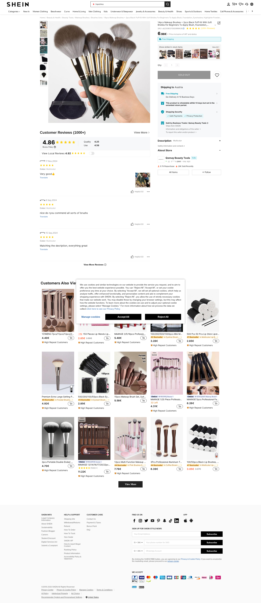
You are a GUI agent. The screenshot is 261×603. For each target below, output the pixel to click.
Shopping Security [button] (174, 112)
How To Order (69, 530)
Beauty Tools (67, 18)
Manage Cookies (86, 590)
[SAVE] (217, 75)
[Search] (167, 4)
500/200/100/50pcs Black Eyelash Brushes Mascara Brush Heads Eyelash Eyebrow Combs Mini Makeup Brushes (94, 397)
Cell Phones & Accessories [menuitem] (231, 11)
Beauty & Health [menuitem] (165, 11)
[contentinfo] (177, 579)
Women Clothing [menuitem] (40, 11)
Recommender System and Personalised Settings (61, 597)
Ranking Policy (70, 550)
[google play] (191, 522)
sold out (184, 74)
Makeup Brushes (82, 18)
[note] (55, 342)
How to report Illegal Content (72, 545)
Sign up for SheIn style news (147, 529)
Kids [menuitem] (106, 11)
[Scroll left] (249, 11)
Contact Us (91, 519)
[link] (234, 4)
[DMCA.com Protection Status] (141, 587)
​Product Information (72, 553)
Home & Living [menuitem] (79, 11)
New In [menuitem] (26, 11)
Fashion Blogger (48, 531)
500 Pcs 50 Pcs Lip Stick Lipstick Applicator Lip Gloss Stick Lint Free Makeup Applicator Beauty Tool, (203, 334)
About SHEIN (46, 524)
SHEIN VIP (68, 541)
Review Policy (48, 147)
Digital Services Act (49, 542)
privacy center (173, 561)
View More (130, 484)
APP (185, 515)
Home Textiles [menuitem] (211, 11)
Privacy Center (47, 590)
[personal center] (228, 4)
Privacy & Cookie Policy (190, 559)
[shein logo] (18, 4)
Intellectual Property (60, 593)
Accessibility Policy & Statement (72, 558)
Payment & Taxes (94, 523)
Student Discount (48, 538)
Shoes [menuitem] (179, 11)
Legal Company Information (48, 519)
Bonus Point (92, 526)
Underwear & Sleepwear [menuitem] (122, 11)
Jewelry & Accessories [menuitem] (145, 11)
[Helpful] (132, 191)
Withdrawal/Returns (72, 523)
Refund (67, 526)
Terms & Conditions (105, 590)
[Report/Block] (148, 191)
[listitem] (163, 54)
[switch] (91, 153)
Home (42, 18)
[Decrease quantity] (166, 65)
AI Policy (44, 593)
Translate (44, 178)
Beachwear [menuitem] (56, 11)
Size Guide (68, 537)
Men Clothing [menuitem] (95, 11)
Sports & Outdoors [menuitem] (193, 11)
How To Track (69, 533)
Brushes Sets (96, 18)
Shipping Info (69, 519)
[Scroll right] (252, 11)
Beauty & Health (53, 18)
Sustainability (46, 527)
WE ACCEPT (137, 572)
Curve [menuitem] (67, 11)
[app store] (185, 522)
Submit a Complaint (49, 545)
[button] (246, 4)
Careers (44, 535)
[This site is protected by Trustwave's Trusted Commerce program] (134, 587)
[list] (156, 520)
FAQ (88, 530)
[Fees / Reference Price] (168, 34)
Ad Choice (75, 593)
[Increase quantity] (177, 65)
